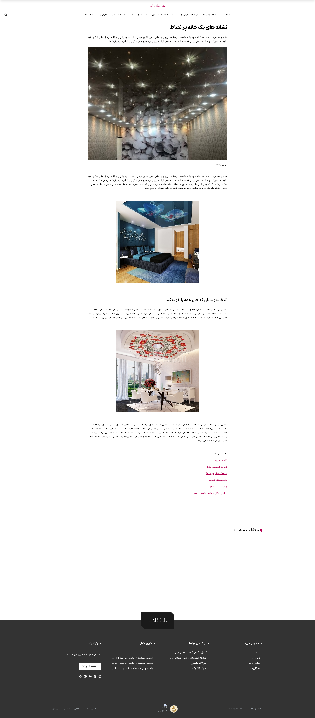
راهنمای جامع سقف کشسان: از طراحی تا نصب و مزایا (131, 668)
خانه (228, 15)
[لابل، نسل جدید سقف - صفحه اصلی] (157, 5)
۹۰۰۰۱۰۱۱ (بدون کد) (89, 666)
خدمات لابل (141, 15)
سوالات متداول (199, 662)
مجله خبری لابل (119, 15)
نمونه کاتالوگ (199, 668)
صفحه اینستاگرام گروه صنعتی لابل (188, 657)
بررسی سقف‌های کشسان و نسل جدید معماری (132, 662)
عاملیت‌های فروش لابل (162, 15)
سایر (90, 15)
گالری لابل (102, 15)
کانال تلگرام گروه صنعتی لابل (191, 652)
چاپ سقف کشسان (218, 486)
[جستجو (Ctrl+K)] (6, 15)
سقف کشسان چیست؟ (216, 473)
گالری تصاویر (221, 460)
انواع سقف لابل (213, 15)
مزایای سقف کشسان (217, 480)
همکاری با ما (253, 668)
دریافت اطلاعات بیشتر (216, 467)
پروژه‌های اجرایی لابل (188, 15)
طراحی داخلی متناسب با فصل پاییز (210, 493)
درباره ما (255, 657)
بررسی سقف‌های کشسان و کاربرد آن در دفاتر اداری (132, 657)
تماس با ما (254, 662)
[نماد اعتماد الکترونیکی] (157, 709)
